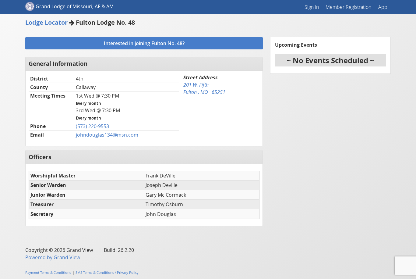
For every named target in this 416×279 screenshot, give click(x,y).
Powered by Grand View (52, 257)
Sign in (312, 7)
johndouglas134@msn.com (107, 134)
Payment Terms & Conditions (48, 272)
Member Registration (348, 7)
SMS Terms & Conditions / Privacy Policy (107, 272)
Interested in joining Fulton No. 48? (144, 43)
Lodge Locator (46, 22)
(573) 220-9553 (92, 126)
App (382, 7)
